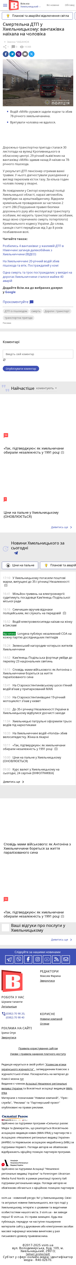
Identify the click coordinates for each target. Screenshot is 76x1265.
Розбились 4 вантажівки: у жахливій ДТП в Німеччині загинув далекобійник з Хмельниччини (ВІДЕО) (33, 250)
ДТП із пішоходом (16, 311)
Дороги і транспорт (57, 311)
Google (10, 292)
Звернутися (8, 1037)
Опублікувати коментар (21, 368)
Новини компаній (51, 1019)
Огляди (44, 1023)
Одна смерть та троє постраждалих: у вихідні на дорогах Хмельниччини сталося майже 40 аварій (37, 276)
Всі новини (53, 5)
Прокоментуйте (18, 302)
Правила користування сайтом (38, 1048)
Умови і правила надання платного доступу (38, 1054)
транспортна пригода (18, 317)
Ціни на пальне (23, 565)
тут (22, 1079)
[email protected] (38, 1254)
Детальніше (9, 1006)
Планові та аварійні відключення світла (40, 16)
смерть (35, 311)
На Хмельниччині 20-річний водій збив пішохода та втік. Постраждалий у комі (31, 263)
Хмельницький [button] (29, 6)
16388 (25, 47)
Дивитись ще (62, 527)
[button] (5, 5)
